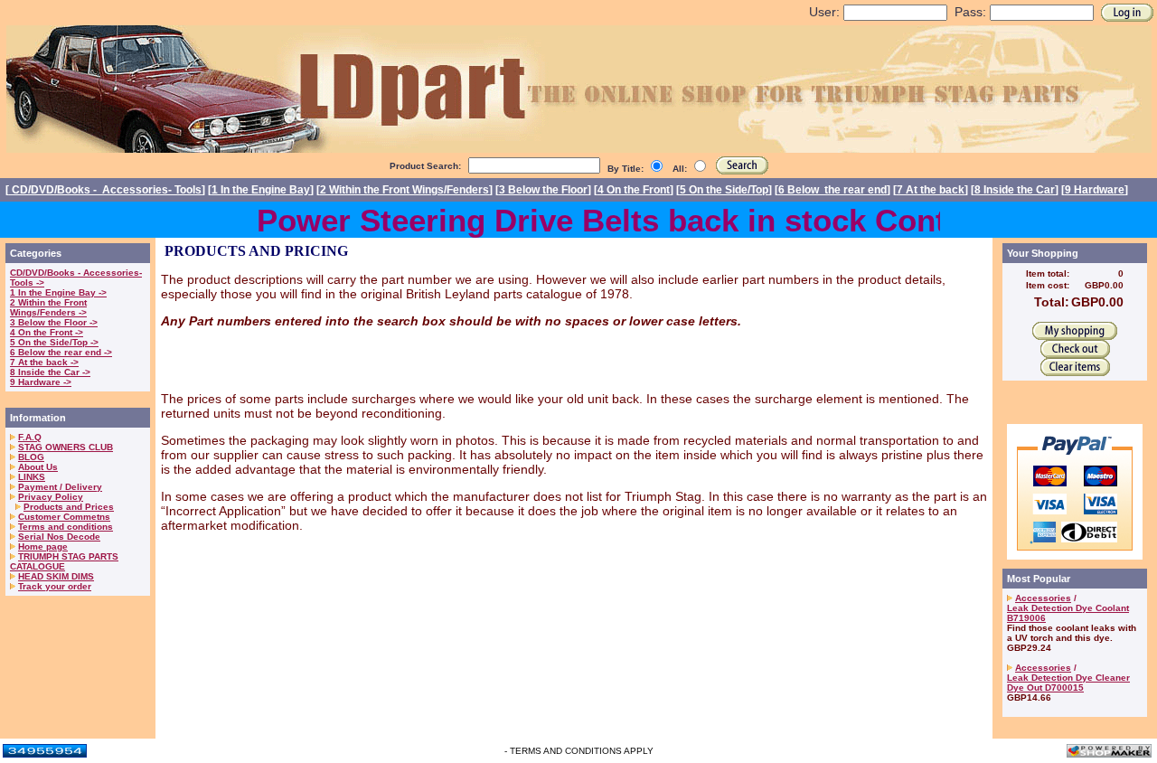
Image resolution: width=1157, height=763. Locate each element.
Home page (43, 546)
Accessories (1043, 598)
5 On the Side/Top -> (54, 342)
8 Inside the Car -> (50, 372)
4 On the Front (633, 190)
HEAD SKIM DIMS (56, 576)
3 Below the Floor (543, 190)
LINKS (31, 477)
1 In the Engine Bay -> (58, 292)
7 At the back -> (44, 362)
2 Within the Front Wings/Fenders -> (48, 307)
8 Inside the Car (1014, 190)
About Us (38, 467)
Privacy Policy (50, 497)
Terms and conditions (65, 527)
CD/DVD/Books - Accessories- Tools (105, 190)
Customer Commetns (64, 517)
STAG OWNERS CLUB (65, 447)
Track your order (54, 586)
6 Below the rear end (832, 190)
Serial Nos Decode (59, 537)
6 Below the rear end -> (61, 352)
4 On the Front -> (46, 332)
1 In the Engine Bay (261, 190)
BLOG (31, 457)
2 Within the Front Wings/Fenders (404, 190)
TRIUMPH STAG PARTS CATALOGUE (64, 561)
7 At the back (930, 190)
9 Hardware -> (40, 382)
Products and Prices (69, 507)
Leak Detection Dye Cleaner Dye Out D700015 (1068, 682)
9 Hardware (1094, 190)
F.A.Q (30, 437)
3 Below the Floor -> (54, 322)
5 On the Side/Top (724, 190)
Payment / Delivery (60, 487)
